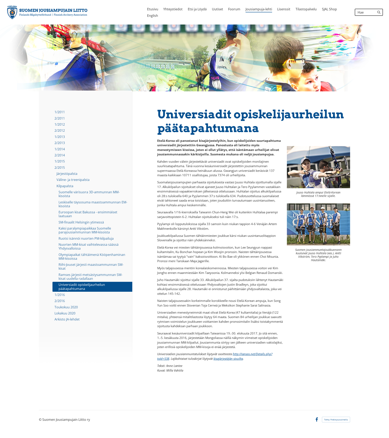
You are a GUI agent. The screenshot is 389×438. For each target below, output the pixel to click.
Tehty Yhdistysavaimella (336, 419)
